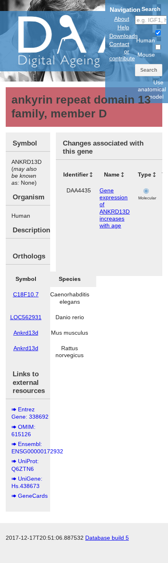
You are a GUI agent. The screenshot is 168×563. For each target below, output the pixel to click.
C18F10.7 (26, 294)
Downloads (123, 36)
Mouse (146, 54)
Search (148, 70)
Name (111, 174)
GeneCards (33, 495)
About (121, 18)
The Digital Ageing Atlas (81, 41)
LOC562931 (26, 317)
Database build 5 (107, 537)
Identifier (75, 174)
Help (123, 27)
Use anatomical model (152, 89)
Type (144, 174)
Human (145, 40)
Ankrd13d (25, 332)
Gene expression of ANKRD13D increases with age (114, 208)
